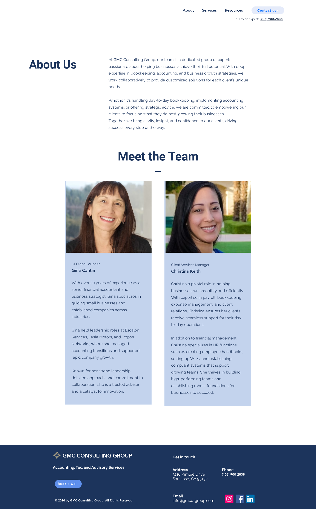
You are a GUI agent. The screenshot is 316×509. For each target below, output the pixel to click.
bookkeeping (229, 297)
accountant (110, 289)
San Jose (181, 478)
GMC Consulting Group (86, 500)
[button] (268, 10)
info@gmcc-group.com (193, 500)
